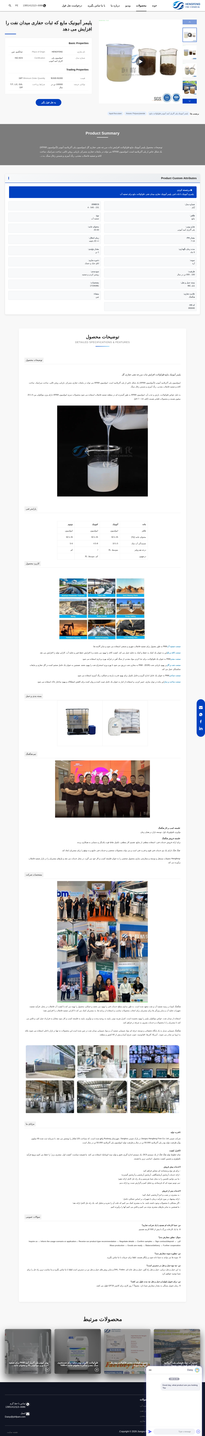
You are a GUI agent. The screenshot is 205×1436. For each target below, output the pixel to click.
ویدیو (128, 5)
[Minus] (150, 1370)
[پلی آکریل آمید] (141, 61)
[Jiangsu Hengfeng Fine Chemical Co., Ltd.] (186, 5)
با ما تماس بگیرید (96, 5)
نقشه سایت (12, 1432)
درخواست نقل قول (72, 5)
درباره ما (115, 5)
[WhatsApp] (201, 714)
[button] (190, 101)
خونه (154, 5)
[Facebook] (201, 721)
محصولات (141, 5)
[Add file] (198, 1431)
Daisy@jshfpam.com (15, 1417)
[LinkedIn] (201, 728)
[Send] (150, 1431)
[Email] (201, 707)
